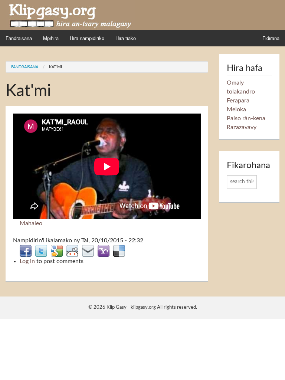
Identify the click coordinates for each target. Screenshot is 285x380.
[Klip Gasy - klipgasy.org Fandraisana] (70, 14)
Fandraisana (19, 38)
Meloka (236, 109)
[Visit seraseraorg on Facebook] (26, 250)
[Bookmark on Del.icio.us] (119, 250)
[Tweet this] (41, 250)
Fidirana (270, 38)
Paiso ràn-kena (246, 118)
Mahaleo (31, 223)
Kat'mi (55, 67)
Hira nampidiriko (87, 38)
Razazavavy (241, 127)
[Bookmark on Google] (57, 250)
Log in (27, 261)
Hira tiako (125, 38)
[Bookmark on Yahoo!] (103, 250)
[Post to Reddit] (72, 250)
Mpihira (51, 38)
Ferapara (238, 101)
